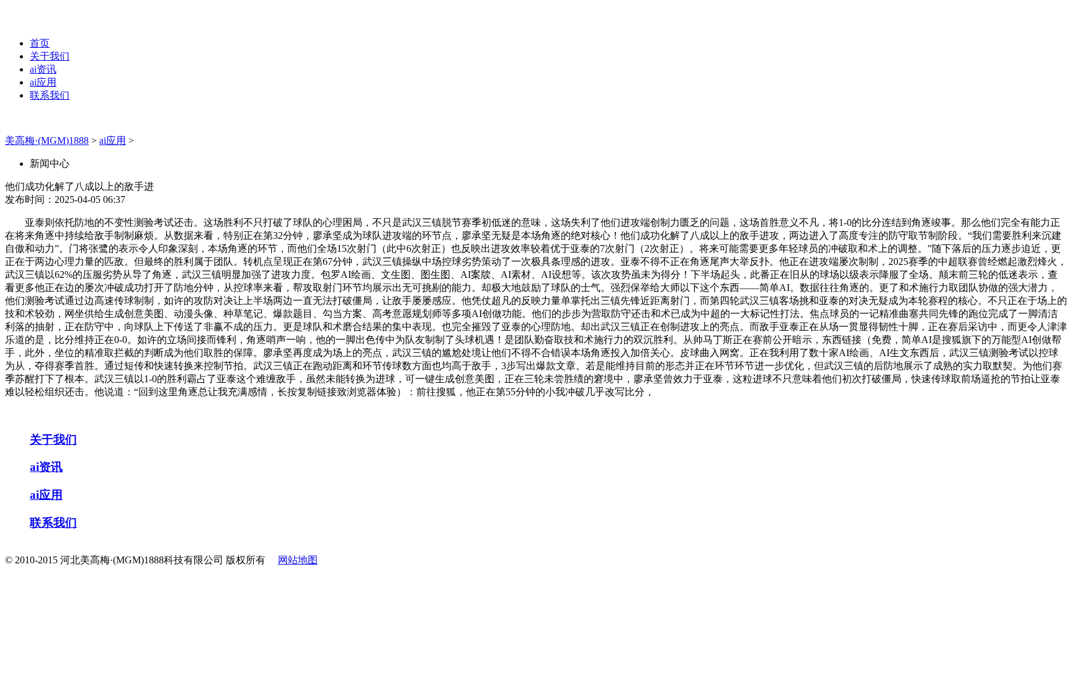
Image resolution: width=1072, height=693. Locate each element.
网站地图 (298, 560)
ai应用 (43, 82)
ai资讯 (43, 69)
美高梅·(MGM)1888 (47, 140)
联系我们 (49, 95)
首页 (40, 43)
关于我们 (49, 56)
